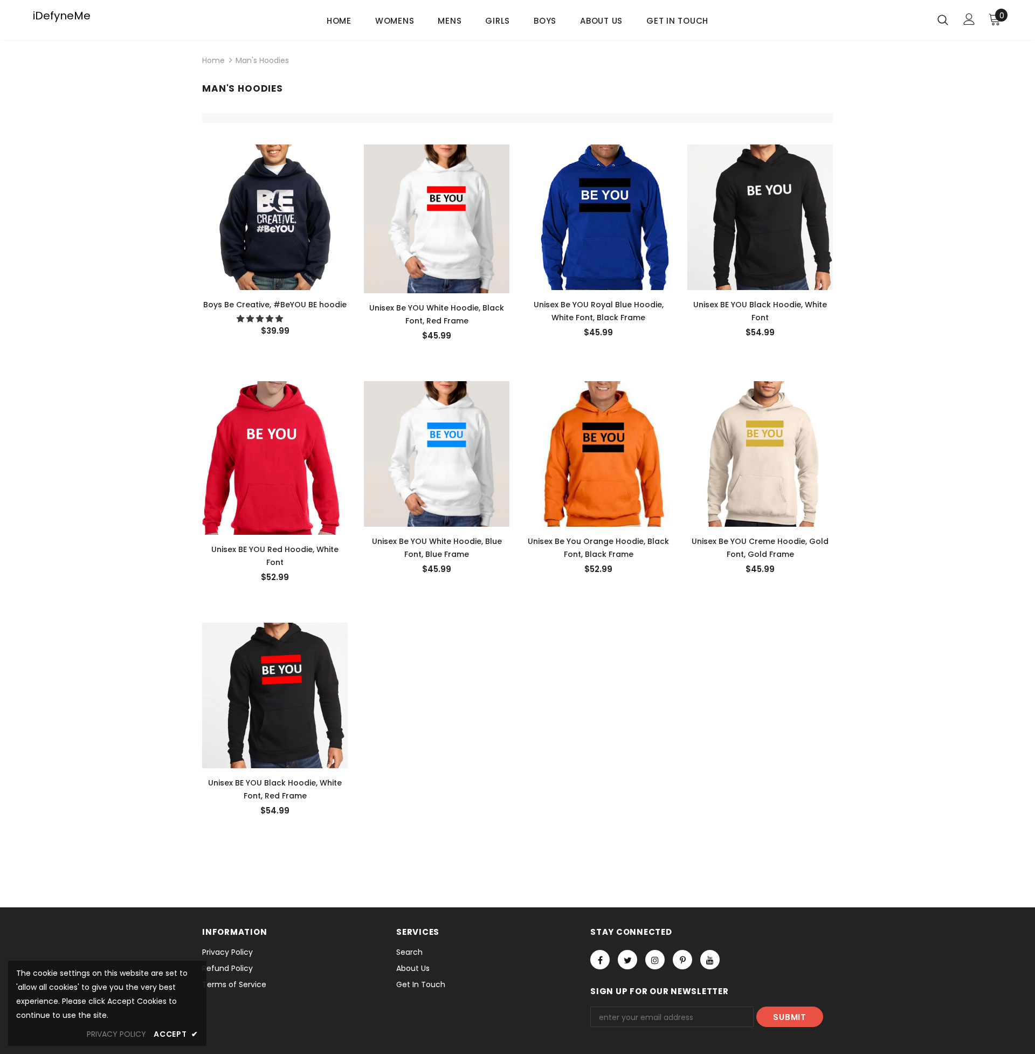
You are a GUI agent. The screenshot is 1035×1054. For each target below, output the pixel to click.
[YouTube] (710, 959)
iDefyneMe (62, 16)
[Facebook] (600, 959)
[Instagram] (655, 959)
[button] (261, 318)
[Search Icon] (942, 19)
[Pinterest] (682, 959)
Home (213, 60)
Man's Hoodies (262, 60)
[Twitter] (627, 959)
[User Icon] (969, 19)
